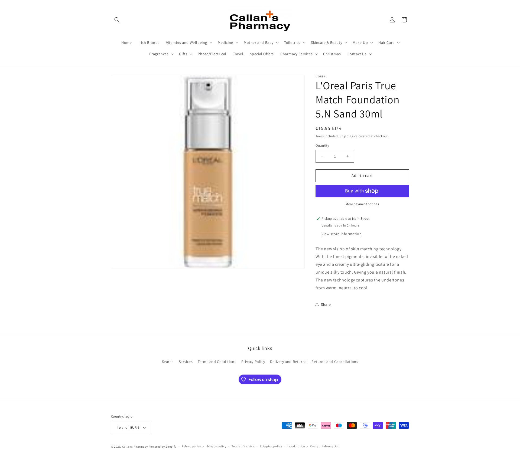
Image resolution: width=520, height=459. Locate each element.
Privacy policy (216, 446)
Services (186, 361)
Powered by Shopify (163, 446)
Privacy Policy (253, 361)
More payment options (362, 204)
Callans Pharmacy (135, 446)
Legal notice (296, 446)
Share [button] (326, 304)
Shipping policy (271, 446)
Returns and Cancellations (334, 361)
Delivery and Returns (288, 361)
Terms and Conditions (217, 361)
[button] (117, 20)
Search (168, 361)
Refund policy (191, 446)
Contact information (324, 446)
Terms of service (243, 446)
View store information (341, 233)
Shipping (346, 136)
